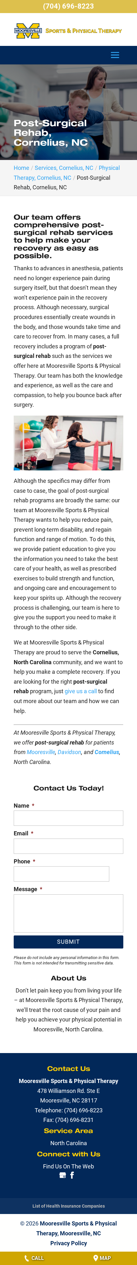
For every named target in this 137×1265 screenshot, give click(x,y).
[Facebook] (72, 1177)
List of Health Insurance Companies (68, 1206)
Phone (24, 861)
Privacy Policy (68, 1243)
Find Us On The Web (68, 1166)
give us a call (81, 691)
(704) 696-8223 (68, 6)
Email (23, 833)
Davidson (69, 752)
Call (38, 1258)
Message (28, 889)
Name (24, 805)
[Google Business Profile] (62, 1177)
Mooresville (41, 752)
